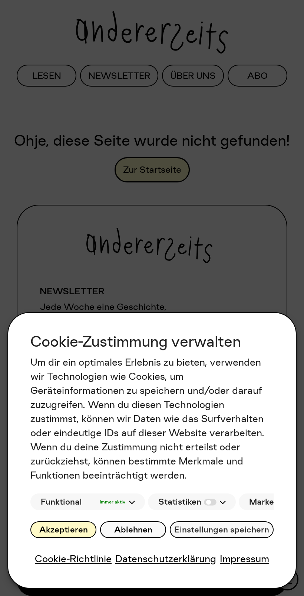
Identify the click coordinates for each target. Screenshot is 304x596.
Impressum (244, 558)
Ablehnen (133, 529)
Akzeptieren (63, 529)
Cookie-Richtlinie (73, 558)
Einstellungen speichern (221, 529)
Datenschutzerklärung (165, 558)
